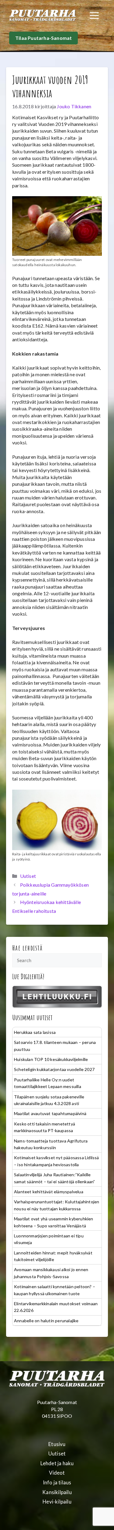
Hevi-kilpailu (57, 1502)
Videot (57, 1473)
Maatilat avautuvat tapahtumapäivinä (50, 1113)
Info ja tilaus (57, 1483)
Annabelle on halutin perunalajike (46, 1320)
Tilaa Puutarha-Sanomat (43, 38)
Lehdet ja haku (57, 1463)
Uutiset (28, 876)
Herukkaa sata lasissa (35, 1032)
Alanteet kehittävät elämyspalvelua (48, 1191)
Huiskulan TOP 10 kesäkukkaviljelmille (51, 1059)
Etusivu (56, 1444)
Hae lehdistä (27, 947)
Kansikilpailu (57, 1492)
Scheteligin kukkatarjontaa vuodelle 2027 (54, 1069)
